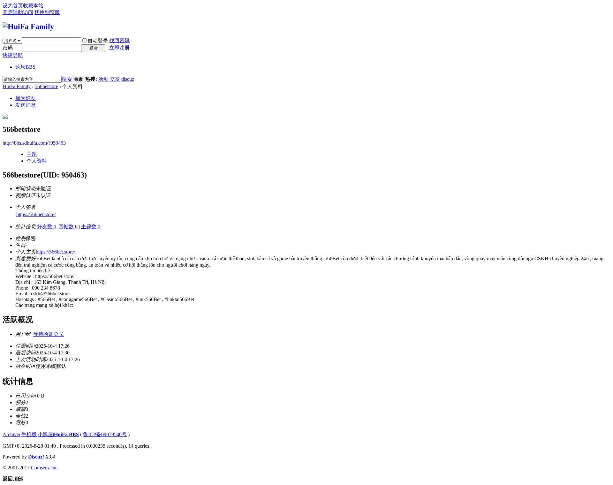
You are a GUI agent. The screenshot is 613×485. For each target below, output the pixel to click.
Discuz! (36, 456)
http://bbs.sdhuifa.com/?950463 (34, 143)
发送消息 (25, 105)
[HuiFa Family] (28, 26)
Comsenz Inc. (45, 467)
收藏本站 (33, 5)
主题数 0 (90, 226)
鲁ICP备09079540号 (105, 434)
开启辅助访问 (18, 12)
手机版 (29, 434)
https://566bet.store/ (36, 214)
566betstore (46, 86)
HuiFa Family (17, 86)
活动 (103, 79)
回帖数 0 (68, 226)
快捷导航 (13, 55)
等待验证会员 (48, 334)
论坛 (25, 67)
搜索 (67, 79)
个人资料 (36, 160)
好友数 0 (46, 226)
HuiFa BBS (66, 434)
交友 (115, 79)
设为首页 (13, 5)
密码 (8, 47)
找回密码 (119, 40)
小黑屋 (45, 434)
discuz (127, 79)
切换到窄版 (47, 12)
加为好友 (25, 98)
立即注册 (119, 47)
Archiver (11, 434)
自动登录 (97, 40)
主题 (31, 154)
